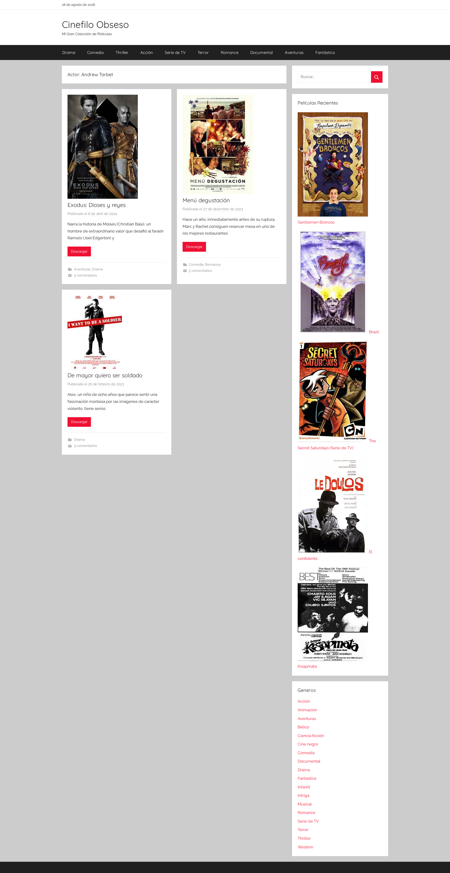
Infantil (304, 787)
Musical (305, 804)
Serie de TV (175, 52)
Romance (229, 52)
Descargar (79, 251)
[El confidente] (333, 551)
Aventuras (294, 52)
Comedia (95, 52)
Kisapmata (307, 666)
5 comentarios (85, 275)
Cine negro (308, 744)
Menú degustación (206, 200)
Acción (146, 52)
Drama (68, 52)
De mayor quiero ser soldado (105, 375)
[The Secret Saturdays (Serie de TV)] (333, 440)
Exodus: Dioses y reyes (97, 204)
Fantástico (325, 52)
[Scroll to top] (441, 864)
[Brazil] (333, 332)
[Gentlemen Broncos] (333, 215)
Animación (307, 710)
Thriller (122, 52)
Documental (261, 52)
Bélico (303, 727)
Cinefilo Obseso (95, 24)
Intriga (303, 795)
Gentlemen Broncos (316, 222)
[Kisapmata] (333, 659)
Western (305, 847)
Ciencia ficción (311, 735)
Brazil (374, 332)
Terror (203, 52)
